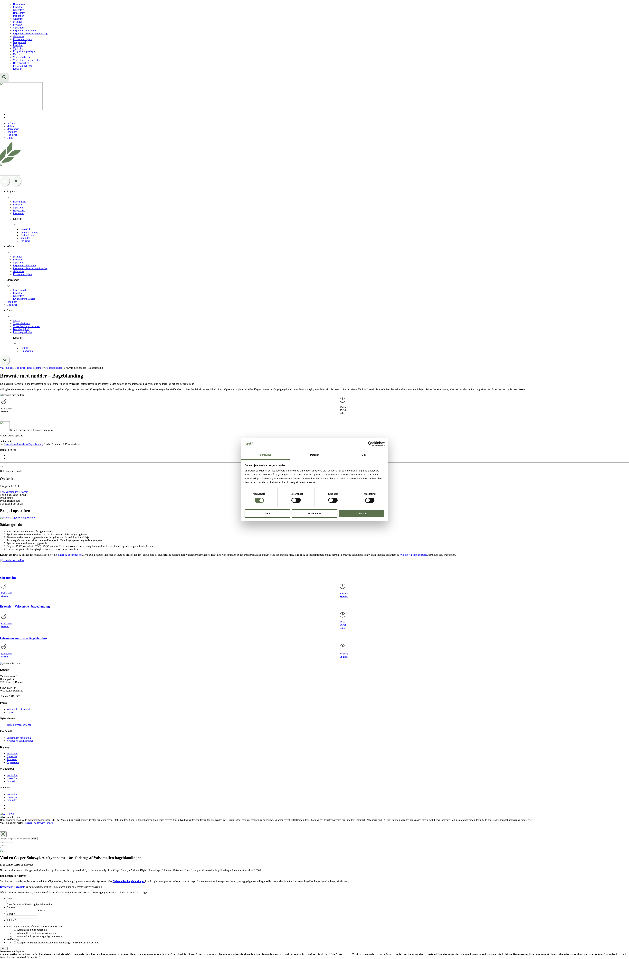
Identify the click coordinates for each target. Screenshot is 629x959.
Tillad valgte (314, 513)
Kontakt (17, 68)
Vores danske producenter (26, 60)
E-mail (11, 913)
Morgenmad (19, 42)
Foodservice (38, 822)
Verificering (13, 939)
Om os (16, 54)
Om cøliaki (25, 229)
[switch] (296, 500)
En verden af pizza (22, 39)
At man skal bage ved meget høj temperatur (39, 936)
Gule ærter (18, 36)
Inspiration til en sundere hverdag (30, 33)
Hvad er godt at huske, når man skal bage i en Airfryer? (35, 926)
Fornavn (42, 910)
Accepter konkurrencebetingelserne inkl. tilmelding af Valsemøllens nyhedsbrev (58, 942)
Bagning (11, 123)
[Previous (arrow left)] (1, 845)
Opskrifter (18, 10)
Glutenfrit (18, 18)
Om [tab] (364, 454)
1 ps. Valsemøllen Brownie (14, 491)
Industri (50, 822)
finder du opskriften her (70, 554)
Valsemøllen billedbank (19, 709)
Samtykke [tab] (265, 454)
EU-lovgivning (27, 235)
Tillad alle (361, 513)
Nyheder (11, 712)
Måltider (17, 21)
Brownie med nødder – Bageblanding (23, 444)
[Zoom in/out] (11, 842)
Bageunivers (19, 4)
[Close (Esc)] (1, 842)
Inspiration (18, 15)
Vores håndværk (21, 57)
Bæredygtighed (21, 63)
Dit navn (12, 907)
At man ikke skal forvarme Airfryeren (36, 933)
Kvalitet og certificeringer (20, 740)
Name (10, 898)
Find (34, 838)
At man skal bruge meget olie (32, 929)
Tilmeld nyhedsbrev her (19, 724)
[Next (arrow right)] (4, 845)
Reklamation (26, 351)
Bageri (28, 822)
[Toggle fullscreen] (8, 842)
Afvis (267, 513)
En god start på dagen (24, 51)
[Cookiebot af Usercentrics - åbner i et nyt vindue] (370, 443)
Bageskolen (19, 12)
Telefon (11, 920)
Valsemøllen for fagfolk (19, 737)
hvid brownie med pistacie (413, 554)
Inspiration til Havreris (24, 30)
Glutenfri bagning (29, 232)
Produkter (18, 7)
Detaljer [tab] (314, 454)
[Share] (4, 842)
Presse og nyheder (22, 66)
